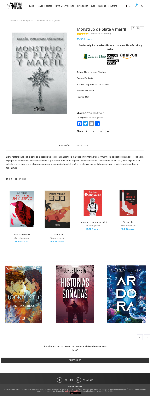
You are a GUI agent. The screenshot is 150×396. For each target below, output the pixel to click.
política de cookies (72, 391)
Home (13, 21)
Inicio (31, 6)
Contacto (112, 6)
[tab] (64, 145)
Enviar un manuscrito (64, 6)
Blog (93, 6)
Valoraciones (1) (84, 145)
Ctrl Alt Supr (57, 234)
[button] (140, 337)
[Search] (142, 6)
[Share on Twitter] (93, 131)
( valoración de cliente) (99, 33)
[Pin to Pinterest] (100, 131)
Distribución (82, 6)
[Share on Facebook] (86, 131)
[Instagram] (129, 6)
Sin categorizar (26, 21)
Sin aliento (128, 222)
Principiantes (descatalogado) (93, 222)
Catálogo (102, 6)
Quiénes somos (45, 6)
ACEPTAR (75, 393)
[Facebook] (126, 6)
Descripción (64, 145)
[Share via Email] (107, 131)
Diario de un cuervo (21, 234)
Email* (75, 350)
